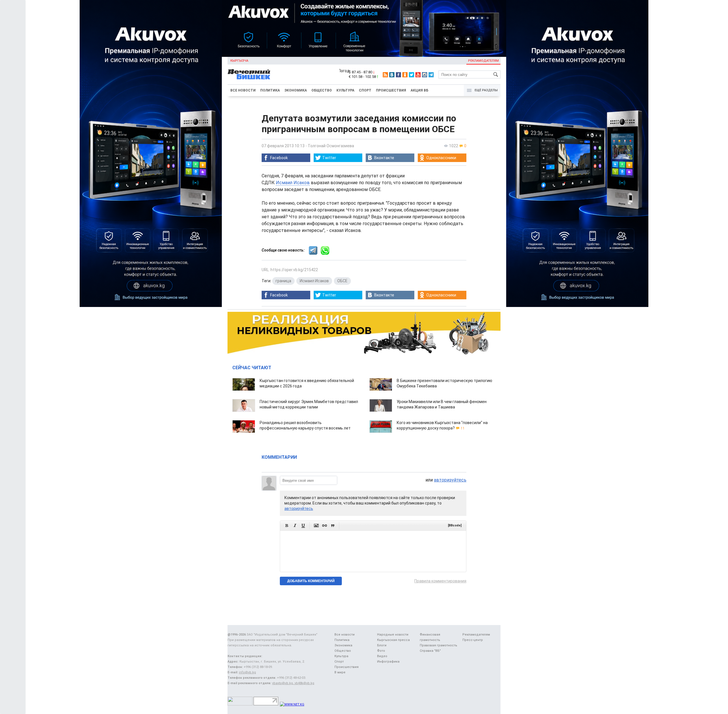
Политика (270, 90)
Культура (345, 90)
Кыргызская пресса (393, 640)
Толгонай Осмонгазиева (331, 146)
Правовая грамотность (438, 645)
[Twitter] (411, 74)
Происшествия (391, 90)
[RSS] (385, 74)
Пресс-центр (472, 640)
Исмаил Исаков (293, 182)
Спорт (365, 90)
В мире (340, 672)
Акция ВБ (419, 90)
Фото (381, 651)
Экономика (295, 90)
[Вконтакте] (391, 74)
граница (283, 281)
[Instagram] (424, 74)
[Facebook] (398, 74)
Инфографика (388, 661)
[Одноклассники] (405, 74)
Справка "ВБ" (430, 651)
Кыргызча (239, 61)
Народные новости (392, 634)
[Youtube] (418, 74)
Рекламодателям (483, 61)
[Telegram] (431, 74)
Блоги (381, 645)
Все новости (243, 90)
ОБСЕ (342, 281)
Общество (321, 90)
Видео (382, 656)
